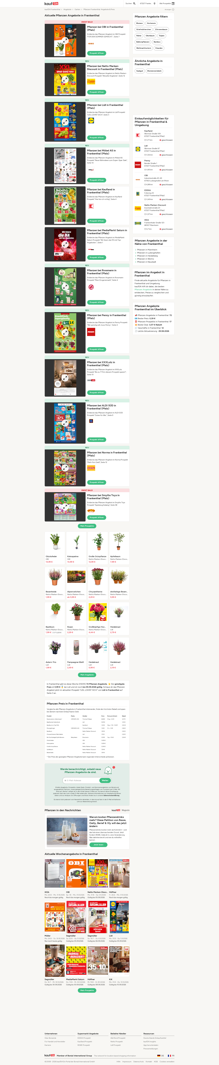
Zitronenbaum (161, 29)
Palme (138, 36)
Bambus (157, 42)
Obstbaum (150, 36)
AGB (156, 1062)
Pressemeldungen (150, 1049)
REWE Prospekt (84, 1045)
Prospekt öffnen (97, 53)
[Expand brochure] (65, 40)
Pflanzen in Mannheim (147, 249)
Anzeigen (168, 9)
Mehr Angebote (87, 675)
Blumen (139, 23)
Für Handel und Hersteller (55, 1042)
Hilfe (118, 1062)
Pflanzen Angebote (143, 289)
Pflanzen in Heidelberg (147, 256)
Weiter (105, 780)
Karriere (48, 1045)
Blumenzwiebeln (154, 71)
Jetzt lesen (98, 845)
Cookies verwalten (167, 1062)
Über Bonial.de (50, 1038)
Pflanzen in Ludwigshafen (148, 253)
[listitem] (55, 548)
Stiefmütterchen (143, 29)
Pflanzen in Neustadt (146, 262)
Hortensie (151, 23)
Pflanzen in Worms (145, 259)
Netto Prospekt (117, 1042)
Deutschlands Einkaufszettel (154, 1038)
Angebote (67, 9)
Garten (77, 9)
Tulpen (162, 36)
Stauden (158, 48)
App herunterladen (150, 1045)
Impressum (126, 1062)
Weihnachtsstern (143, 48)
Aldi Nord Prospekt (118, 1038)
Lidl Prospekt (116, 1045)
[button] (87, 38)
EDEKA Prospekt (84, 1038)
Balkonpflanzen (142, 42)
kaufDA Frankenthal (52, 9)
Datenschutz (138, 1062)
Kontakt (149, 1062)
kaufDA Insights (149, 1042)
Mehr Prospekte (87, 526)
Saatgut (139, 71)
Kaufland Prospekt (85, 1042)
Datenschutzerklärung (111, 795)
